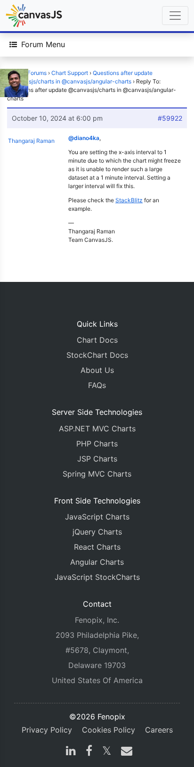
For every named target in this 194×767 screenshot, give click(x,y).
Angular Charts (97, 562)
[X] (106, 752)
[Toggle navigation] (175, 15)
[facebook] (89, 752)
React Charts (97, 547)
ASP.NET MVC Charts (97, 428)
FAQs (97, 385)
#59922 (170, 118)
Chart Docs (97, 340)
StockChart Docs (97, 355)
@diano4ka (83, 137)
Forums (37, 72)
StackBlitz (129, 200)
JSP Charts (97, 458)
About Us (97, 370)
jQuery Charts (97, 531)
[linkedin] (71, 752)
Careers (159, 729)
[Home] (34, 15)
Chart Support (69, 72)
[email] (124, 752)
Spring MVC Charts (97, 473)
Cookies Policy (108, 729)
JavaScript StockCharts (97, 577)
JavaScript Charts (97, 516)
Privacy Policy (47, 729)
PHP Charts (97, 443)
